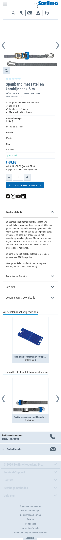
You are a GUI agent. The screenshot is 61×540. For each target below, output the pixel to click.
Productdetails (14, 212)
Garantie (30, 519)
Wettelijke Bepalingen (30, 510)
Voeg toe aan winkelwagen (25, 185)
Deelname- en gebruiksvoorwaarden (30, 532)
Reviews (10, 287)
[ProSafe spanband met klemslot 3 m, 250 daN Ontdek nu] (30, 389)
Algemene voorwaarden (30, 506)
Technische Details (16, 276)
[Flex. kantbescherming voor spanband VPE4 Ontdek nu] (30, 329)
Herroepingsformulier (30, 528)
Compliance (30, 523)
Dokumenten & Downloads (20, 297)
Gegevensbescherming (30, 515)
